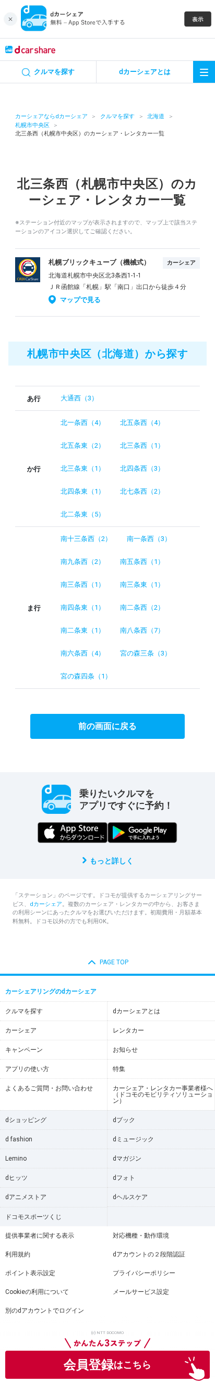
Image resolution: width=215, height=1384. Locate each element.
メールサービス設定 (141, 1291)
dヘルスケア (130, 1197)
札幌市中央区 (32, 125)
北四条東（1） (83, 491)
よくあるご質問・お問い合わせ (49, 1088)
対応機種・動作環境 (141, 1235)
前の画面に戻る (107, 726)
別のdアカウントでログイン (44, 1310)
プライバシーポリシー (144, 1273)
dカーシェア (46, 904)
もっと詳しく (112, 861)
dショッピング (25, 1120)
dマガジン (127, 1158)
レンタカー (128, 1030)
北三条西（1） (142, 445)
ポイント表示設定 (30, 1273)
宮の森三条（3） (145, 653)
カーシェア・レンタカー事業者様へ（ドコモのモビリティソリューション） (163, 1094)
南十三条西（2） (86, 539)
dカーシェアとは (136, 1011)
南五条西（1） (142, 561)
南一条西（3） (149, 539)
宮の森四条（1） (86, 676)
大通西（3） (79, 398)
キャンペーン (24, 1049)
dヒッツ (16, 1177)
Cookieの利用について (37, 1291)
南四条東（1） (83, 607)
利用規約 (17, 1254)
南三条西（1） (83, 584)
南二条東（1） (83, 630)
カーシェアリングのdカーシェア (51, 991)
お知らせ (125, 1049)
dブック (124, 1120)
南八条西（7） (142, 630)
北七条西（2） (142, 491)
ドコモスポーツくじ (33, 1217)
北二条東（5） (83, 514)
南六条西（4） (83, 653)
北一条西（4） (83, 422)
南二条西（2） (142, 607)
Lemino (16, 1158)
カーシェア (21, 1030)
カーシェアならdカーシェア (51, 116)
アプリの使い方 (27, 1069)
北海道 (155, 116)
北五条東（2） (83, 445)
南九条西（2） (83, 561)
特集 (119, 1069)
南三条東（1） (142, 584)
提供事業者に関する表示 (39, 1235)
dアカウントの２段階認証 (149, 1254)
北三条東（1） (83, 468)
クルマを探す (117, 116)
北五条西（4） (142, 422)
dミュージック (133, 1139)
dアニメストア (25, 1197)
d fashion (18, 1139)
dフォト (124, 1177)
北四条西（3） (142, 468)
